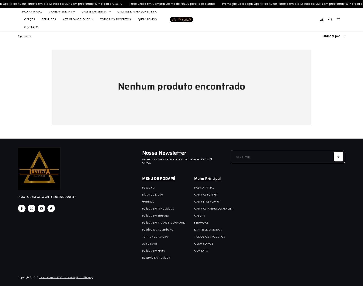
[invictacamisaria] (181, 19)
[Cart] (338, 19)
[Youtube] (41, 208)
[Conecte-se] (322, 19)
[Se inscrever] (338, 157)
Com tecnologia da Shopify (76, 277)
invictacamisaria (49, 277)
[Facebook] (22, 208)
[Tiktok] (51, 208)
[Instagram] (31, 208)
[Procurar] (330, 19)
